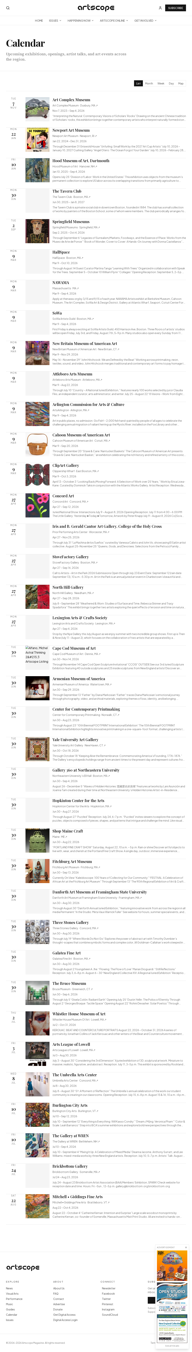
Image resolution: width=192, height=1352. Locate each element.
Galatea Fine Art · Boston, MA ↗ (71, 958)
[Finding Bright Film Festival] (172, 1265)
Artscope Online (112, 20)
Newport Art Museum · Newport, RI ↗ (74, 135)
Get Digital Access (64, 1314)
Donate (58, 1309)
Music (9, 1304)
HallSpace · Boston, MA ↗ (67, 257)
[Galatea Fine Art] (172, 1328)
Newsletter (109, 1288)
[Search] (7, 8)
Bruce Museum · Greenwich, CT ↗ (72, 989)
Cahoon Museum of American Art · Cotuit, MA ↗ (81, 440)
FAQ (55, 1293)
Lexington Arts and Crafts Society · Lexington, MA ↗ (83, 623)
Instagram (108, 1309)
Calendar (11, 1314)
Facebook (108, 1293)
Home (39, 20)
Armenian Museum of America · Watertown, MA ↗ (82, 684)
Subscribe (175, 8)
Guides (10, 1309)
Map (181, 83)
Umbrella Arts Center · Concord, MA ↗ (75, 1080)
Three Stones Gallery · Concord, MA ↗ (75, 928)
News (9, 1288)
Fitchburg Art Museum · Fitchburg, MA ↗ (76, 867)
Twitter (106, 1298)
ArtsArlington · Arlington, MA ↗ (70, 410)
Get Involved (144, 20)
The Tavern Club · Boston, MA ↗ (71, 196)
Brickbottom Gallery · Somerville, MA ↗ (76, 1172)
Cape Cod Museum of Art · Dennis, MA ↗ (76, 653)
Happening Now (79, 20)
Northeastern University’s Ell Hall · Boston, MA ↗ (81, 775)
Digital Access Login (65, 1320)
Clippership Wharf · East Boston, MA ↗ (75, 471)
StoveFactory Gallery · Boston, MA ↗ (75, 562)
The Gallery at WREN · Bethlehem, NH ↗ (76, 1141)
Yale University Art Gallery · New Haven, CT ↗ (79, 745)
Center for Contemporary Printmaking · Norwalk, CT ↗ (85, 714)
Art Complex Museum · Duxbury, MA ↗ (75, 105)
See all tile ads (172, 1346)
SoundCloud (110, 1314)
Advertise (59, 1304)
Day (171, 83)
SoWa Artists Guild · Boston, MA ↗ (73, 318)
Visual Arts (12, 1293)
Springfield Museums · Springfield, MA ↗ (76, 227)
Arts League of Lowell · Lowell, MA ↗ (73, 1050)
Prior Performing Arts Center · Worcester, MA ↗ (81, 532)
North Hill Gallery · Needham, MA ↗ (73, 593)
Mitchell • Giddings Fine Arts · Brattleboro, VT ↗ (81, 1202)
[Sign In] (160, 8)
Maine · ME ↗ (59, 836)
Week (161, 83)
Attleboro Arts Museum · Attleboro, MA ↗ (77, 379)
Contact (58, 1298)
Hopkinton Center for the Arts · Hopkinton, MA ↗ (82, 806)
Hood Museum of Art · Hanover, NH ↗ (74, 166)
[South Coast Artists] (172, 1297)
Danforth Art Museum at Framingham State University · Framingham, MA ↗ (97, 897)
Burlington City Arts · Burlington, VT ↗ (75, 1111)
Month (149, 83)
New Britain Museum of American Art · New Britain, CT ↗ (85, 349)
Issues (53, 20)
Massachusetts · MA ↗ (65, 288)
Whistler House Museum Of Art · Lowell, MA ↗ (79, 1019)
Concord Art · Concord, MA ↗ (70, 501)
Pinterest (107, 1304)
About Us (58, 1288)
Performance (14, 1298)
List (138, 83)
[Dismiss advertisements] (186, 1247)
